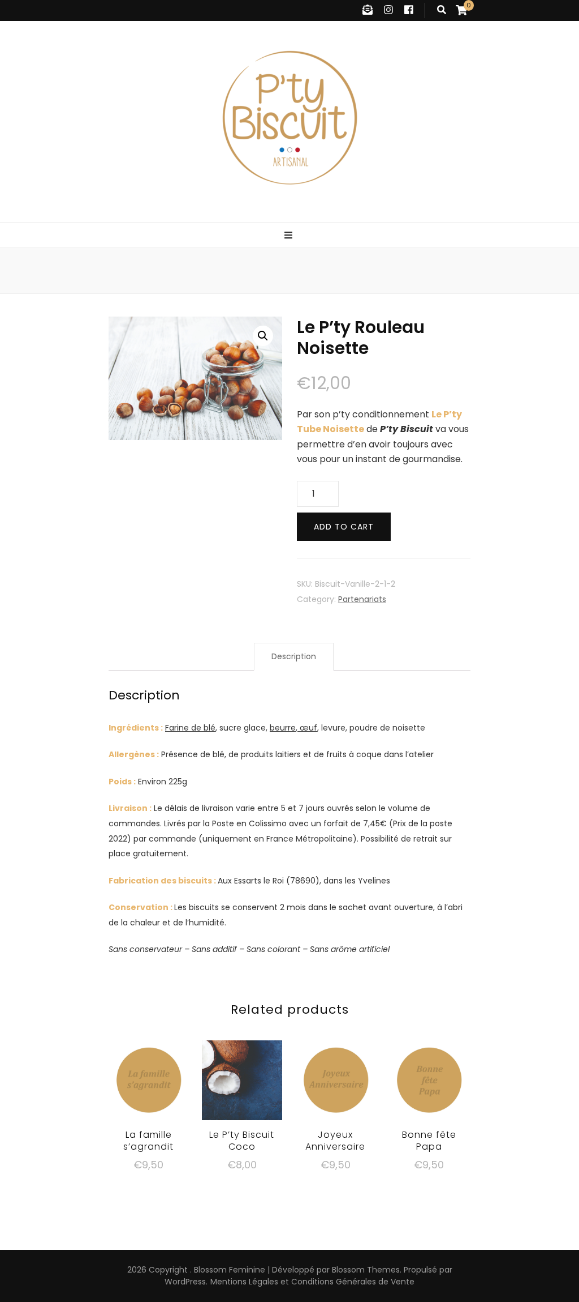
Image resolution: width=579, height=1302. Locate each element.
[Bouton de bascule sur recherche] (441, 10)
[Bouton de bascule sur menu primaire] (289, 236)
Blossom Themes (366, 1269)
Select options (149, 1077)
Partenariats (362, 599)
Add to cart (344, 526)
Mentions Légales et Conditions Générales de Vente (312, 1281)
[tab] (294, 657)
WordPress (185, 1281)
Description (293, 656)
